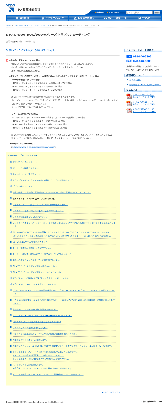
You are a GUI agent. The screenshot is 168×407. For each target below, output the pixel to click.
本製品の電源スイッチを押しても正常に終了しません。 (37, 260)
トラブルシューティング (40, 25)
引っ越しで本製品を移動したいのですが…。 (32, 248)
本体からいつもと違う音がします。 (28, 174)
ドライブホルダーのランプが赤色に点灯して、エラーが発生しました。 (44, 180)
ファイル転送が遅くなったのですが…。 (30, 217)
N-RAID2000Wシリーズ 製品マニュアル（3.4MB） (144, 110)
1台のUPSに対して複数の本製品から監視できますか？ (37, 322)
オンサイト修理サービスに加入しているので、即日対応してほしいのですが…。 (48, 374)
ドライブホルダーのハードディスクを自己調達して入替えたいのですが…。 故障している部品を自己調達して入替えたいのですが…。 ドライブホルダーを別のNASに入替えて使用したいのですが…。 (46, 355)
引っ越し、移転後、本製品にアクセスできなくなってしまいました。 (43, 254)
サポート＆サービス (21, 25)
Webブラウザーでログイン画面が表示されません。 (35, 266)
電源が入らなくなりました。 (25, 162)
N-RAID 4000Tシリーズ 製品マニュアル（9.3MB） (144, 96)
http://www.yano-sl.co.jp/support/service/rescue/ (33, 147)
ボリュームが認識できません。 (26, 168)
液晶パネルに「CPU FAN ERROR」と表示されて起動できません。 (42, 278)
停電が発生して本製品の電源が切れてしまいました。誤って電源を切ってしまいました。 (52, 192)
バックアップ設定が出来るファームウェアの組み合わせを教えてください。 (46, 334)
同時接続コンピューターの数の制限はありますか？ (35, 309)
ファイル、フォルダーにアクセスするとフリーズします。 (38, 211)
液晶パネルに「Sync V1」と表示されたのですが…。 (36, 284)
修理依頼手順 (135, 80)
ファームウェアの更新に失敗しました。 (30, 328)
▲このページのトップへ (111, 392)
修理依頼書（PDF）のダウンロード (145, 85)
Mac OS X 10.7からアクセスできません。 (31, 242)
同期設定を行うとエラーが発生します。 (30, 340)
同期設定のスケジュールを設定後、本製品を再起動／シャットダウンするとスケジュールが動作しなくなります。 (63, 346)
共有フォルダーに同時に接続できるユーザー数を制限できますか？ (42, 315)
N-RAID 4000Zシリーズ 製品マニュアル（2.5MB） (144, 103)
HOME (8, 25)
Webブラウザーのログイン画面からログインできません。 (38, 272)
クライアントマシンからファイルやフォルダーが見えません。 (40, 205)
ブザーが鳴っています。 (23, 186)
